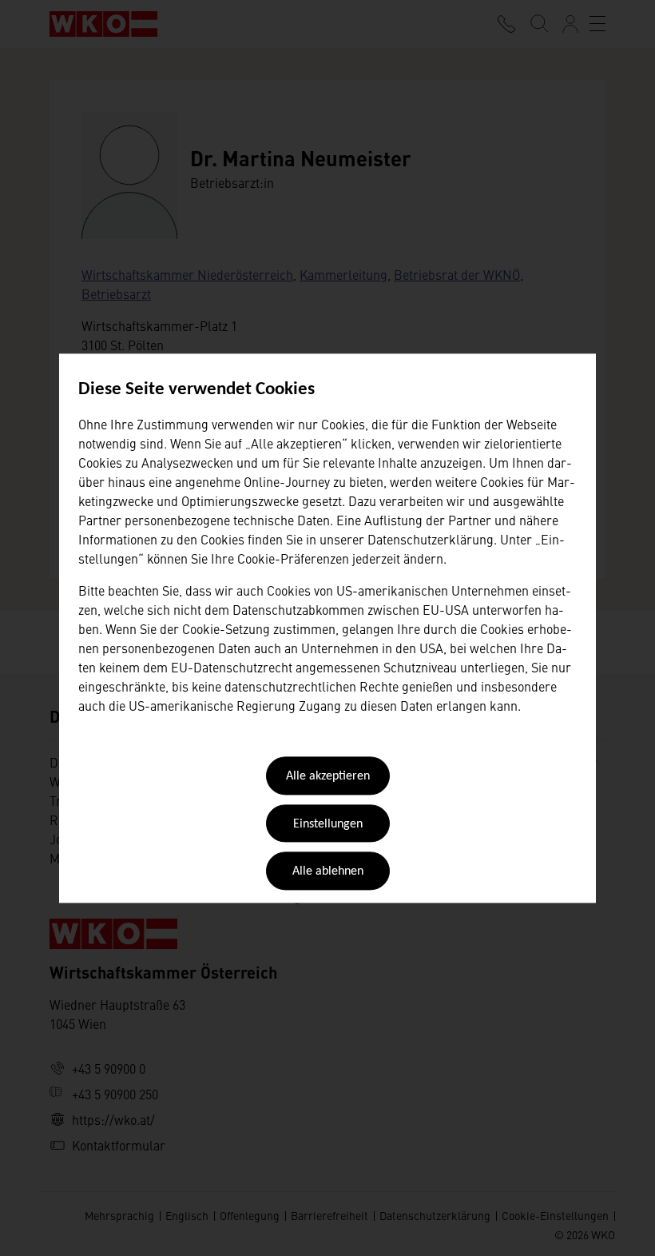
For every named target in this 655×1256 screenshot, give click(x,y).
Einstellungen (328, 824)
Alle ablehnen (327, 872)
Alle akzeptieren (328, 777)
